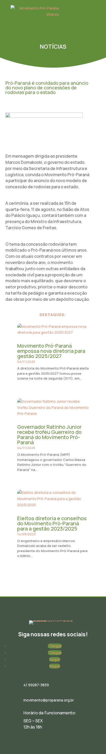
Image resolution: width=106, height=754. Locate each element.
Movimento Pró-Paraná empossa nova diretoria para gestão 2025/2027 (51, 350)
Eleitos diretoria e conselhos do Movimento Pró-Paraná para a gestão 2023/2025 (52, 523)
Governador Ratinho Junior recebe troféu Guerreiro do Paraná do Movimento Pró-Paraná (49, 434)
